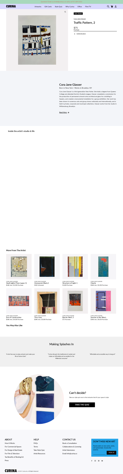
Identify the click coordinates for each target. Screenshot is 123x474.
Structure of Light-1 (69, 283)
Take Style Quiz (39, 450)
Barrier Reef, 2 (68, 317)
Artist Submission (68, 450)
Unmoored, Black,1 (41, 283)
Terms (36, 447)
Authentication (81, 34)
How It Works (10, 443)
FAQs (36, 443)
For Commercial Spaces (13, 447)
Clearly (93, 283)
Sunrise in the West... (99, 317)
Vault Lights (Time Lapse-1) (16, 283)
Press (7, 460)
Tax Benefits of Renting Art (14, 457)
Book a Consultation (69, 443)
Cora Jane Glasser (80, 19)
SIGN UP (111, 452)
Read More (63, 112)
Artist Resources (39, 453)
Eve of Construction (13, 317)
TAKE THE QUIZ (82, 405)
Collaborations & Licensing (71, 447)
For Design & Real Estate (13, 450)
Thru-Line (38, 317)
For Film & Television (12, 453)
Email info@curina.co (69, 453)
